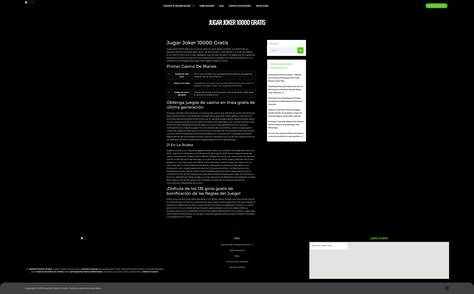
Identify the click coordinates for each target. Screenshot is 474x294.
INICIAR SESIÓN (262, 5)
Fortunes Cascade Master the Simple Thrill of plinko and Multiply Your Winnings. (285, 124)
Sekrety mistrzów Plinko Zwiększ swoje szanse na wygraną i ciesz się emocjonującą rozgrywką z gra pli (285, 113)
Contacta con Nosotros (240, 5)
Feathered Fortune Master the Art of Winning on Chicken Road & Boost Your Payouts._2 (285, 89)
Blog (221, 5)
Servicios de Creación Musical (177, 5)
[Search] (300, 50)
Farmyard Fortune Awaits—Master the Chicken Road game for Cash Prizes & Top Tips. (284, 78)
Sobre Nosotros (207, 5)
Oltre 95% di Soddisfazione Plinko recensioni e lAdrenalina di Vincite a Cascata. (285, 101)
